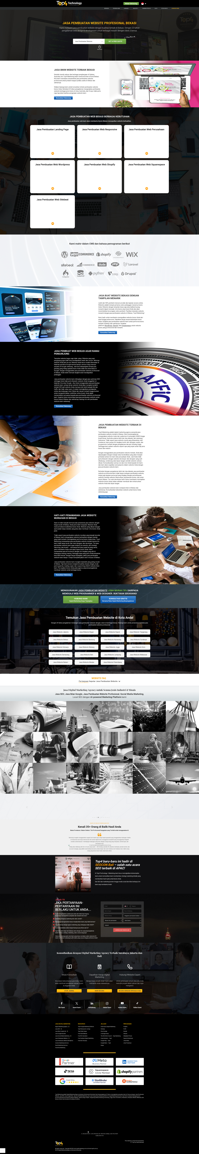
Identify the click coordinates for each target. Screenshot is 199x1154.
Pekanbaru (124, 1097)
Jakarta (80, 1097)
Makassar (139, 1097)
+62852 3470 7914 (99, 1135)
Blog (156, 8)
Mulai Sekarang (131, 4)
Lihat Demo (126, 1040)
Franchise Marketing (60, 1047)
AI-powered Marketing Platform (105, 697)
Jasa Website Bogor (86, 632)
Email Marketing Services (61, 1045)
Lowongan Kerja (105, 1033)
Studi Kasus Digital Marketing (108, 1026)
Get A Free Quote (115, 41)
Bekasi (97, 1097)
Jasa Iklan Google (73, 694)
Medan (134, 1097)
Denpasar (130, 1097)
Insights (125, 1026)
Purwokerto (118, 1097)
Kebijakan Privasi (127, 1036)
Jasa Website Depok (112, 632)
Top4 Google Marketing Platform (86, 1026)
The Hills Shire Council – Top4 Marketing (111, 1036)
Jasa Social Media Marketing (62, 1036)
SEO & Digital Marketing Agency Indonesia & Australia (68, 1150)
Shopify (115, 325)
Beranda (106, 8)
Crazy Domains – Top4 (106, 1038)
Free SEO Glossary (82, 1040)
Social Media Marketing (131, 694)
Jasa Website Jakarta (60, 632)
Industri (135, 8)
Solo (114, 1097)
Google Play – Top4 (105, 1040)
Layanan (126, 8)
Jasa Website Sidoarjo (60, 647)
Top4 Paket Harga (82, 1031)
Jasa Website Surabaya (138, 640)
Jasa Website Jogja (112, 647)
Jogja (111, 1097)
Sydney (78, 1099)
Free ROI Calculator (82, 1036)
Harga (102, 1045)
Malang (76, 1097)
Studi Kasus (164, 8)
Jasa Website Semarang (60, 655)
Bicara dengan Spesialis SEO (130, 991)
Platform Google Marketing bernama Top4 (114, 1096)
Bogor (84, 1097)
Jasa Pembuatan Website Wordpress (64, 1040)
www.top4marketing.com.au (81, 1148)
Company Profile (146, 8)
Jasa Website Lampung (112, 655)
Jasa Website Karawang (112, 640)
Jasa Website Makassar (138, 655)
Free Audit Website (82, 1033)
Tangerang (92, 1097)
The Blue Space (104, 807)
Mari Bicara (99, 991)
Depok (87, 1097)
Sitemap (103, 1029)
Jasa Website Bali (86, 655)
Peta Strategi (104, 1031)
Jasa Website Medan (86, 662)
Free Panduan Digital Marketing (85, 1038)
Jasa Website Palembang (112, 662)
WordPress (108, 325)
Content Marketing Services (62, 1043)
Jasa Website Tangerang (138, 632)
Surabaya (71, 1097)
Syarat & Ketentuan (128, 1038)
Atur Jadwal (69, 991)
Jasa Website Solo (138, 647)
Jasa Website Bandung (86, 640)
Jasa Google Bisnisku (60, 1033)
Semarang (106, 1097)
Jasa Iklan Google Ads (60, 1031)
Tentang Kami (116, 8)
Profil (124, 1029)
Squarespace (126, 325)
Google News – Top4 (106, 1043)
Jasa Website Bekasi (60, 640)
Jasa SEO (59, 694)
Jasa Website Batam (60, 662)
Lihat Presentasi (127, 1043)
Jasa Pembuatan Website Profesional (101, 694)
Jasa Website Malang (86, 647)
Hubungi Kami (175, 8)
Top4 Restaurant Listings (84, 1029)
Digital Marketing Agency (61, 1026)
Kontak (125, 1031)
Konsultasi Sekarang (63, 98)
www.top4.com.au (93, 1148)
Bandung (101, 1097)
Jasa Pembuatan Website (61, 1038)
